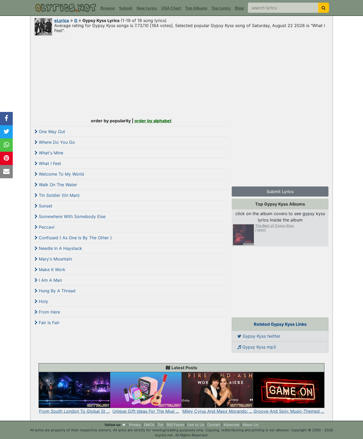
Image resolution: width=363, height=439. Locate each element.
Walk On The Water (57, 184)
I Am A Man (49, 280)
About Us (250, 425)
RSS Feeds (175, 425)
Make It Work (51, 269)
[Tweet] (6, 131)
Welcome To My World (60, 174)
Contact (213, 425)
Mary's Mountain (54, 259)
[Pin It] (6, 158)
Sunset (44, 205)
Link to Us (195, 425)
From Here (48, 312)
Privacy (135, 425)
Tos (160, 425)
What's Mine (50, 152)
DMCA (149, 425)
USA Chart (171, 8)
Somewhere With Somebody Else (71, 216)
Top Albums (196, 8)
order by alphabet (152, 120)
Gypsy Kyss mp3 (258, 347)
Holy (42, 301)
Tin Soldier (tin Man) (58, 195)
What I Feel (49, 163)
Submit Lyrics (280, 191)
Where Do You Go (56, 142)
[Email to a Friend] (6, 171)
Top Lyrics (221, 8)
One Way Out (51, 131)
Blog (239, 8)
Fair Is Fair (48, 322)
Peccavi (45, 227)
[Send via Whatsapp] (6, 145)
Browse (107, 8)
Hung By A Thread (56, 290)
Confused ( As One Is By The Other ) (74, 237)
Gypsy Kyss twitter (260, 336)
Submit (125, 8)
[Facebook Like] (6, 118)
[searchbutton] (323, 8)
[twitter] (123, 425)
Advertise (231, 425)
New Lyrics (147, 8)
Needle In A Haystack (59, 248)
